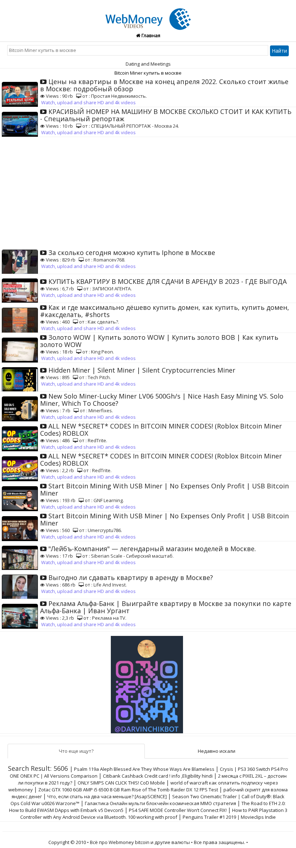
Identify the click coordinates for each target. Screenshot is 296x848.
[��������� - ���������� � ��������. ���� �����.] (148, 681)
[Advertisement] (148, 191)
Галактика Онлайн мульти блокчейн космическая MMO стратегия (160, 803)
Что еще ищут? (76, 751)
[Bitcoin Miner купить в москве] (148, 15)
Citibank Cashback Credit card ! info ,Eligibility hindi (158, 776)
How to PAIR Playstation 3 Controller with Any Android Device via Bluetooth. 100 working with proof (153, 813)
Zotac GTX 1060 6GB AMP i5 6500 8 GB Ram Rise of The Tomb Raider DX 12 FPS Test (128, 789)
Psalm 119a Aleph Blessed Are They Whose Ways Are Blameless (144, 769)
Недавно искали (216, 751)
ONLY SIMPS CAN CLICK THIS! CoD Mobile (122, 782)
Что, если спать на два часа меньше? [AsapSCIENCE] (107, 796)
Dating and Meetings (148, 64)
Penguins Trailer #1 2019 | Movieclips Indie (229, 817)
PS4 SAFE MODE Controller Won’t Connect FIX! (178, 810)
